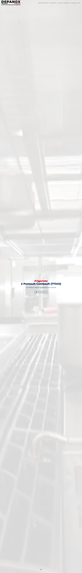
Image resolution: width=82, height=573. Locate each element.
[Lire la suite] (41, 569)
